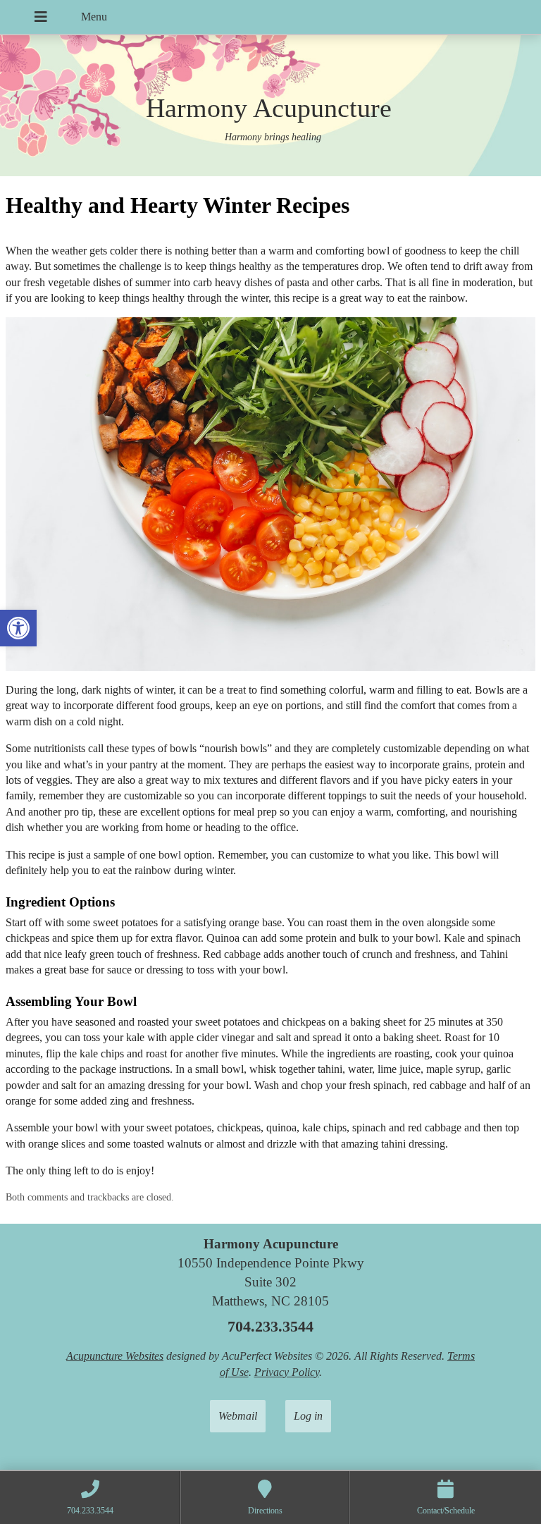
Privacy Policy (286, 1372)
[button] (18, 628)
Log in (308, 1416)
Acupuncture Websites (114, 1356)
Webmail (237, 1416)
